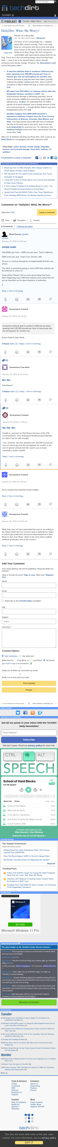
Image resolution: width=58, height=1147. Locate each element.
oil (50, 149)
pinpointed (16, 127)
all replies (25, 226)
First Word (21, 660)
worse (27, 82)
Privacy (33, 1090)
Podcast (14, 1090)
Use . (11, 656)
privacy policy (35, 745)
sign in (14, 663)
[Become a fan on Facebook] (25, 713)
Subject (5, 617)
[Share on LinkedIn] (55, 157)
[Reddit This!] (44, 157)
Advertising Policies (35, 1087)
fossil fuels (35, 149)
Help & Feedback (18, 1102)
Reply (4, 291)
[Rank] (5, 873)
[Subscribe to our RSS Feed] (33, 713)
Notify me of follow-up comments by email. (20, 670)
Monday (6, 1054)
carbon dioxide (19, 147)
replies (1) (10, 391)
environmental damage (19, 149)
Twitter (14, 1084)
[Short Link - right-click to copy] (36, 157)
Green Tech (8, 53)
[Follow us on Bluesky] (18, 713)
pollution (6, 152)
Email (4, 591)
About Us (34, 1084)
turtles (22, 102)
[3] (5, 408)
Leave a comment (47, 212)
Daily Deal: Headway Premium (15, 1039)
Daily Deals (6, 139)
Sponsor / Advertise (15, 1107)
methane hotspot (15, 129)
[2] (5, 360)
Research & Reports (16, 1093)
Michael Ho (41, 38)
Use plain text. (28, 656)
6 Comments (7, 158)
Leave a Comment (23, 158)
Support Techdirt (37, 1106)
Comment (6, 627)
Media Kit (15, 1104)
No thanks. (50, 660)
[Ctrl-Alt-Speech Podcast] (29, 762)
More (3, 1073)
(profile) (25, 234)
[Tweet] (48, 157)
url (8, 87)
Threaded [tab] (21, 220)
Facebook (15, 1086)
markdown (13, 656)
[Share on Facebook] (52, 157)
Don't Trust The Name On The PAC (16, 1064)
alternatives (45, 63)
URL (4, 607)
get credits (6, 663)
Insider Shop (35, 1104)
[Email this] (40, 157)
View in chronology (15, 291)
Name (4, 581)
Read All (51, 863)
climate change (33, 147)
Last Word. (37, 660)
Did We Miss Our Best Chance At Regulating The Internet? (27, 860)
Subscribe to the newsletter (23, 601)
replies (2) (9, 344)
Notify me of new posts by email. (16, 677)
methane (44, 149)
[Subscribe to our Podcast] (40, 713)
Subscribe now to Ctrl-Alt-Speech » (29, 836)
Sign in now (29, 575)
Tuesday (6, 1013)
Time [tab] (7, 220)
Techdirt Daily (25, 601)
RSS (13, 212)
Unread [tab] (36, 220)
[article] (15, 957)
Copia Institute (36, 1102)
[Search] (56, 2)
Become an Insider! (29, 1002)
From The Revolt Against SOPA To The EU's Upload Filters (27, 856)
